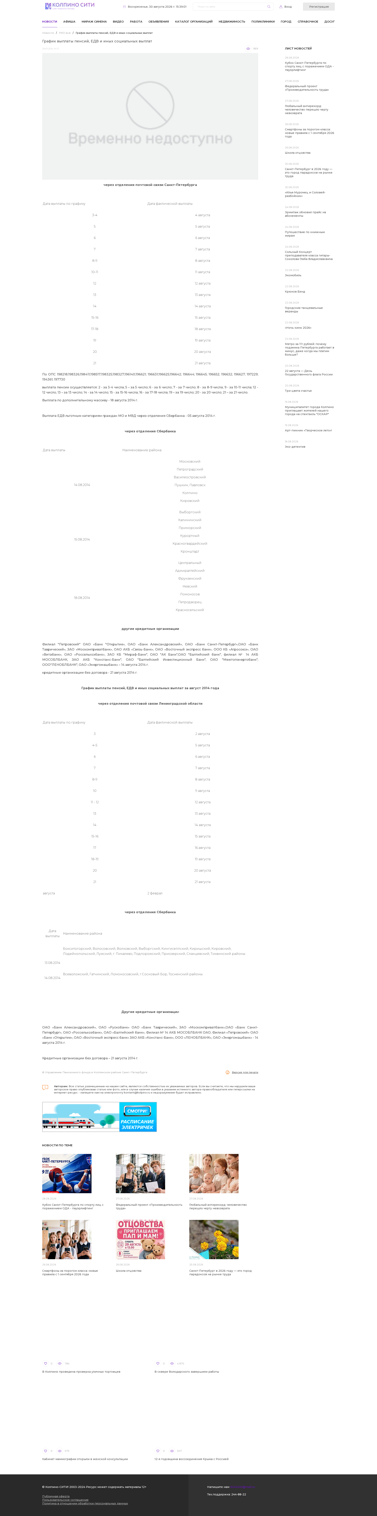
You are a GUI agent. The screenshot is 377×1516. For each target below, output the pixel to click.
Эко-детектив (295, 446)
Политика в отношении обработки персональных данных (85, 1503)
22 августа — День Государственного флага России (309, 372)
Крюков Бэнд (295, 291)
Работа (136, 21)
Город (286, 21)
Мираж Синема (94, 21)
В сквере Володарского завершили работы (187, 1371)
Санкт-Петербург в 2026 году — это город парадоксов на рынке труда (220, 1272)
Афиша (69, 21)
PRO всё (65, 32)
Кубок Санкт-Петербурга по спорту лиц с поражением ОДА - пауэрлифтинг (72, 1206)
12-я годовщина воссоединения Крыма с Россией (192, 1459)
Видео (118, 21)
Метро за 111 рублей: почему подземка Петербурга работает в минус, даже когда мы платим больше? (309, 349)
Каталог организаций (194, 21)
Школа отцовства (128, 1271)
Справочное (308, 21)
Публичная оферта (56, 1496)
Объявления (158, 21)
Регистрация (319, 6)
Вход (288, 6)
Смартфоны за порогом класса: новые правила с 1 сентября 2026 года (70, 1272)
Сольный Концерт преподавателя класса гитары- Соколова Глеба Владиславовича (309, 255)
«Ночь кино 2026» (298, 327)
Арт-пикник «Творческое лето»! (308, 430)
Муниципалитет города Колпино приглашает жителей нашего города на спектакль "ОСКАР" (309, 410)
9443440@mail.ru (242, 1487)
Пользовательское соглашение (65, 1500)
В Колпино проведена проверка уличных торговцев (81, 1371)
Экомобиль (293, 275)
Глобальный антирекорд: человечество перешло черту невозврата (218, 1206)
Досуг (329, 21)
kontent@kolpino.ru (137, 1092)
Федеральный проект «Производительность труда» (307, 87)
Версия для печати (245, 1072)
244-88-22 (238, 1494)
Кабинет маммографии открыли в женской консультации (85, 1459)
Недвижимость (232, 21)
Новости (49, 21)
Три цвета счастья (298, 390)
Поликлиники (263, 21)
